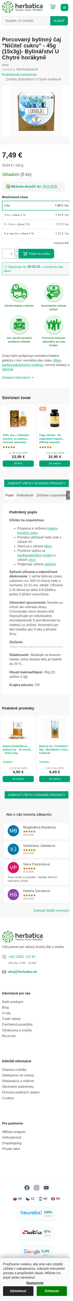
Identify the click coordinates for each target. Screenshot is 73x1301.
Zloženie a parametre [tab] (20, 500)
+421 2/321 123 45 (21, 965)
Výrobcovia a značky (17, 1038)
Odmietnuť (18, 1291)
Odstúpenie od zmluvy (18, 1084)
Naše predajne (12, 1010)
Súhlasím (52, 1291)
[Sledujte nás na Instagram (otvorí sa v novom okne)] (35, 1196)
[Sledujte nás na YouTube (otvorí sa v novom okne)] (45, 1196)
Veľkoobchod (11, 1146)
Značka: (33, 79)
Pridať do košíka (39, 251)
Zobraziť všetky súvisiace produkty (35, 479)
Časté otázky (11, 1027)
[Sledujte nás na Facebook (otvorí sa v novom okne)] (25, 1196)
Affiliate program (14, 1140)
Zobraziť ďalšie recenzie (47, 919)
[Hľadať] (43, 5)
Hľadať (59, 20)
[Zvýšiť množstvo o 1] (16, 249)
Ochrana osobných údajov (21, 1101)
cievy (31, 565)
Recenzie (9, 1044)
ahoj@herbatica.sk (22, 980)
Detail (17, 459)
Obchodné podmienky (18, 1095)
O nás (6, 1022)
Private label (11, 1157)
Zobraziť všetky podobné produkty (35, 803)
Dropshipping (11, 1152)
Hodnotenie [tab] (25, 491)
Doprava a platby (14, 1078)
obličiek (10, 366)
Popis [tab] (9, 491)
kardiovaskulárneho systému (22, 362)
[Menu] (64, 7)
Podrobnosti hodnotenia (19, 74)
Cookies (8, 1106)
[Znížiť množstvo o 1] (16, 253)
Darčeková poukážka (17, 1033)
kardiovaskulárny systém (35, 560)
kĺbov (57, 357)
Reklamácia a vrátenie (18, 1089)
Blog (5, 1016)
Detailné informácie (16, 375)
